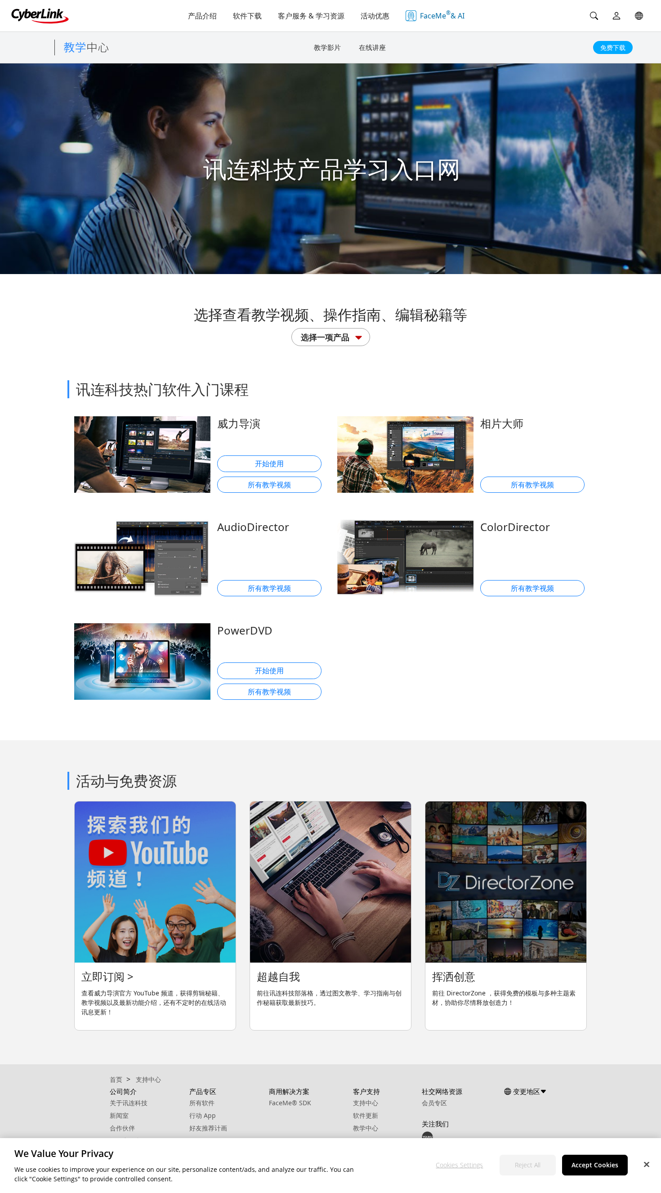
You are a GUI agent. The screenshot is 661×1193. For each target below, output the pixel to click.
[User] (616, 16)
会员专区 (434, 1102)
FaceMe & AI (442, 15)
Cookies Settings (459, 1165)
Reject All (527, 1165)
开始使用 (269, 463)
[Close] (647, 1164)
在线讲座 (372, 47)
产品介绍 (202, 16)
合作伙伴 (122, 1128)
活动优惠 (375, 16)
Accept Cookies (595, 1165)
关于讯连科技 (128, 1102)
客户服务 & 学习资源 (311, 16)
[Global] (639, 16)
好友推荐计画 (208, 1128)
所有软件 (201, 1102)
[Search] (594, 16)
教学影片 (327, 47)
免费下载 (612, 47)
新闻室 (119, 1115)
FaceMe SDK (290, 1102)
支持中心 (365, 1102)
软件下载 (247, 16)
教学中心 (365, 1128)
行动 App (202, 1115)
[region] (330, 1165)
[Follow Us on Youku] (427, 1136)
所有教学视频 (269, 485)
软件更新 (365, 1115)
